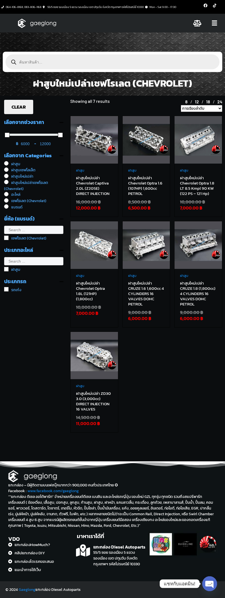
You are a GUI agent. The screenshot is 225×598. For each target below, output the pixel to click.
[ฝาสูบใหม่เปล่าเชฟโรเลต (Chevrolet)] (6, 182)
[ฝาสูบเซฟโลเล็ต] (6, 169)
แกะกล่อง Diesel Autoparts (119, 547)
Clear (19, 107)
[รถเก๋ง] (6, 289)
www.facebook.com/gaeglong (53, 491)
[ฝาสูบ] (6, 163)
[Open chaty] (209, 583)
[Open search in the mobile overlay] (112, 62)
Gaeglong (27, 590)
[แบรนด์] (6, 206)
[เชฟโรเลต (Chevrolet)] (6, 200)
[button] (214, 23)
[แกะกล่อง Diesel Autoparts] (83, 550)
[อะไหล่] (6, 194)
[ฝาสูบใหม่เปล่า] (6, 176)
